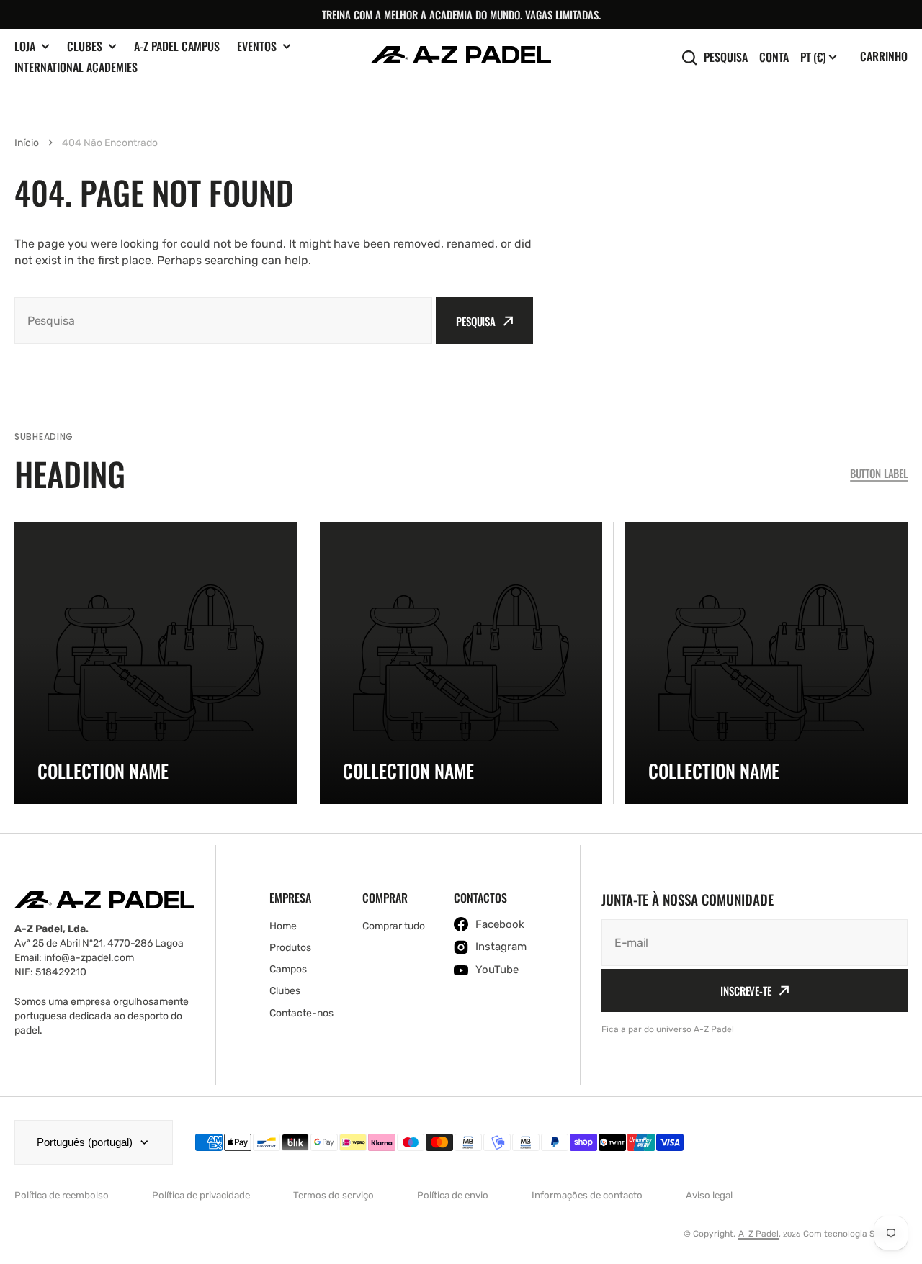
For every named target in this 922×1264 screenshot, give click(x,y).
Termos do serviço (333, 1195)
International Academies (76, 67)
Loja (24, 46)
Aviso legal (709, 1195)
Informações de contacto (587, 1195)
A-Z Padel (758, 1234)
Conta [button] (774, 57)
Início (26, 143)
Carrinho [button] (884, 56)
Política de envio (452, 1195)
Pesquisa (726, 57)
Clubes (84, 46)
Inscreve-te (745, 990)
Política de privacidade (201, 1195)
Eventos (257, 46)
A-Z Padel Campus (177, 46)
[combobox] (223, 320)
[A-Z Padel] (461, 57)
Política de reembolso (61, 1195)
